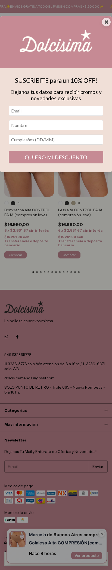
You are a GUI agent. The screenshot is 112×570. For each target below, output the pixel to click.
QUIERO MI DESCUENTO (56, 157)
